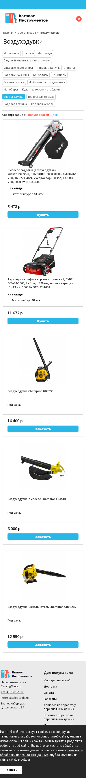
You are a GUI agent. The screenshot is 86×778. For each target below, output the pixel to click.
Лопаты (69, 68)
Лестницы (45, 53)
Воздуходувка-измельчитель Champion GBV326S (41, 607)
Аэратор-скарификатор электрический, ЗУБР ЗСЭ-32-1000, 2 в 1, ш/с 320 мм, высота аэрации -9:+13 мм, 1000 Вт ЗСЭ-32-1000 (40, 283)
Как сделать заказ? (57, 680)
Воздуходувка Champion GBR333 (30, 391)
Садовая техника (15, 104)
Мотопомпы (11, 53)
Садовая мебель (42, 104)
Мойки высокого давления (47, 82)
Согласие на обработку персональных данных (60, 707)
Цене (54, 115)
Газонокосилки (14, 82)
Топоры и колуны (48, 68)
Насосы (29, 53)
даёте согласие (47, 745)
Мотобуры (11, 89)
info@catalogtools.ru (15, 698)
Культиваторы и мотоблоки (41, 89)
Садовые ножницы (16, 75)
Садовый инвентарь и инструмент (27, 60)
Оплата (49, 693)
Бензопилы (40, 75)
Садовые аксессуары (18, 68)
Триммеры (59, 75)
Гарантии (50, 699)
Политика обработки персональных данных (59, 717)
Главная (8, 33)
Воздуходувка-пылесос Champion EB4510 (36, 499)
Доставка (50, 686)
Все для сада (27, 33)
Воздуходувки (50, 33)
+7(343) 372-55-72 (12, 692)
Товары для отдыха (41, 97)
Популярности (38, 115)
